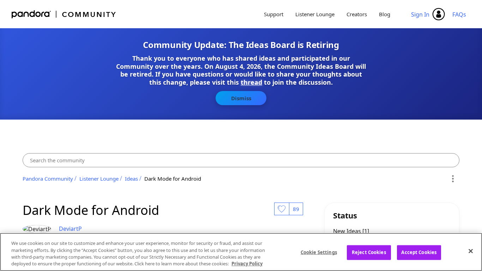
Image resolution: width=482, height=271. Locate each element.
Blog (384, 14)
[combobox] (241, 160)
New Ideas (347, 231)
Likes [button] (281, 209)
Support (273, 14)
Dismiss (241, 98)
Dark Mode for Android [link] (172, 178)
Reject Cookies (369, 252)
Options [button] (452, 178)
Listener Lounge (315, 14)
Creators (357, 14)
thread (251, 82)
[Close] (470, 251)
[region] (241, 252)
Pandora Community (64, 14)
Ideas (131, 178)
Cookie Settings (319, 252)
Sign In (420, 14)
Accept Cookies (418, 252)
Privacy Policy (247, 263)
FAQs (459, 14)
